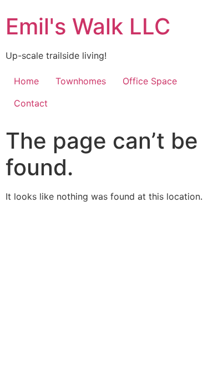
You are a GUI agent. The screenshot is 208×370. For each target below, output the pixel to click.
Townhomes (80, 81)
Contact (31, 103)
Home (26, 81)
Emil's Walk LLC (88, 26)
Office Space (150, 81)
